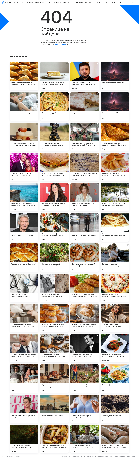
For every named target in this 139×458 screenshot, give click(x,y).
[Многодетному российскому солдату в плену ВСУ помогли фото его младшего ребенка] (84, 137)
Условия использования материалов (115, 456)
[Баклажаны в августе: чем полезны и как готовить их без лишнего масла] (115, 348)
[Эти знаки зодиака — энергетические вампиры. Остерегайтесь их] (115, 318)
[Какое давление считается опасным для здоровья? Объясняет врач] (24, 288)
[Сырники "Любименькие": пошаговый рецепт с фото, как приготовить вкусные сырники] (115, 167)
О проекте (64, 456)
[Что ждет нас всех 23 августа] (115, 106)
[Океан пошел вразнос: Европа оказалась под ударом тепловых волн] (24, 197)
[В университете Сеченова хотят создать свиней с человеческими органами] (115, 439)
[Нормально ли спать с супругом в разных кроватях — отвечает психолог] (24, 378)
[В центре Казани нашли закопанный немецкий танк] (54, 288)
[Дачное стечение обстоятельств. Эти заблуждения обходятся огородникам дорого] (84, 378)
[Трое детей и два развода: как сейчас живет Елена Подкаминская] (84, 197)
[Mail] (3, 2)
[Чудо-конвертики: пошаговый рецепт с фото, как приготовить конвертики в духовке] (24, 76)
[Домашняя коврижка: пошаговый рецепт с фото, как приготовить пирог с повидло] (115, 227)
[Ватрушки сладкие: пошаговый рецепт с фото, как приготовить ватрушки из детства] (84, 257)
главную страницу (61, 44)
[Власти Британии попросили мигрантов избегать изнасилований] (54, 409)
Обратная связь (131, 456)
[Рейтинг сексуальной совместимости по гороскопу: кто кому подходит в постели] (115, 257)
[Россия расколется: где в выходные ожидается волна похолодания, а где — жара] (54, 137)
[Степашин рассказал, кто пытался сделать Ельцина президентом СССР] (24, 348)
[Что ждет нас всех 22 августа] (115, 76)
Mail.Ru (4, 456)
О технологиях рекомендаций (76, 456)
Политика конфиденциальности (95, 456)
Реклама (17, 456)
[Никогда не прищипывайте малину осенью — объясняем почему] (54, 257)
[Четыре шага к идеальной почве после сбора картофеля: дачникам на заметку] (115, 409)
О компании (10, 456)
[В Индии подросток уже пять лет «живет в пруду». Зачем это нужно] (115, 197)
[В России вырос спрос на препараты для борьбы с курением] (84, 409)
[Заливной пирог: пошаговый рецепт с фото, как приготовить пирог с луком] (54, 167)
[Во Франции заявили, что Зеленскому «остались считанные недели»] (84, 76)
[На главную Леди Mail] (7, 2)
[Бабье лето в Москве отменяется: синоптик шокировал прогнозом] (84, 227)
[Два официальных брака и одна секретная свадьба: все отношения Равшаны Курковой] (54, 197)
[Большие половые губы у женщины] (24, 106)
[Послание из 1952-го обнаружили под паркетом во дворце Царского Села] (84, 167)
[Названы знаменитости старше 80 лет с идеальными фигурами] (24, 227)
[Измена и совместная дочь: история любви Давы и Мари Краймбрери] (24, 167)
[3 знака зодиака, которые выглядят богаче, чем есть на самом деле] (84, 439)
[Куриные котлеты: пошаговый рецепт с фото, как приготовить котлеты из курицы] (84, 288)
